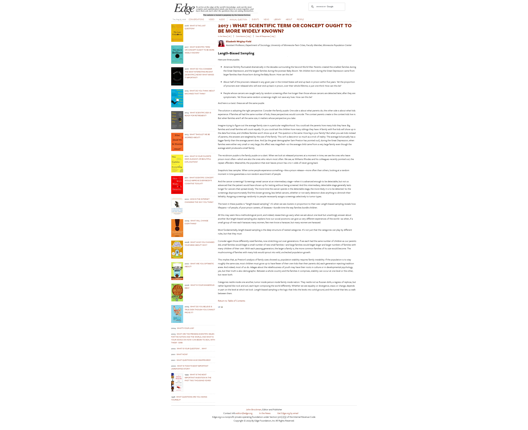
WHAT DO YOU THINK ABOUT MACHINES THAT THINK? (200, 92)
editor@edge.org (244, 413)
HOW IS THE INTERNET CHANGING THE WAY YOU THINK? (199, 200)
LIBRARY (277, 19)
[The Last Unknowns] (177, 41)
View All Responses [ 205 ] (265, 36)
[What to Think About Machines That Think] (177, 106)
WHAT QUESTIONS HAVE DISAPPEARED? (194, 360)
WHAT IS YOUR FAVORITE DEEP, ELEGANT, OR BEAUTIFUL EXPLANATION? (198, 159)
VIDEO (211, 19)
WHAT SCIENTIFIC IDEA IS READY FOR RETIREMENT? (198, 114)
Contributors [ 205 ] (243, 36)
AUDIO (222, 19)
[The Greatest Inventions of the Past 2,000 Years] (177, 391)
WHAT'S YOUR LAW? (185, 328)
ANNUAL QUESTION (238, 19)
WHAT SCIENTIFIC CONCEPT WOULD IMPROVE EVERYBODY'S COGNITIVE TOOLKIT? (199, 180)
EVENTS (255, 19)
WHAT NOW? (182, 354)
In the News (265, 413)
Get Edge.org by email (287, 413)
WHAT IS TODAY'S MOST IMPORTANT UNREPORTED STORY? (189, 367)
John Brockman (253, 409)
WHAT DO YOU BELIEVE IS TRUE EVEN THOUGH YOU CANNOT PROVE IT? (200, 309)
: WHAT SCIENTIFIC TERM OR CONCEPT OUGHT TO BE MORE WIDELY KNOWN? (285, 28)
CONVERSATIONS (196, 19)
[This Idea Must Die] (177, 128)
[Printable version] (222, 307)
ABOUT (289, 19)
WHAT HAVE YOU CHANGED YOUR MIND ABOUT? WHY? (199, 243)
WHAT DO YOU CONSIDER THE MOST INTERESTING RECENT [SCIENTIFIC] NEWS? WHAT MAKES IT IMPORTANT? (199, 73)
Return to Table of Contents (231, 300)
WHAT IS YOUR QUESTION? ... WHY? (192, 348)
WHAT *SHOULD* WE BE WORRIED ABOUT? (197, 136)
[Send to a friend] (219, 307)
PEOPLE (300, 19)
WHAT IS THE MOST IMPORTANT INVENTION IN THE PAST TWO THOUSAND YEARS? (198, 377)
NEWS (266, 19)
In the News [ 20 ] (224, 36)
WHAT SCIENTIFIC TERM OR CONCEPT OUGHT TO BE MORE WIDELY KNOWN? (199, 49)
